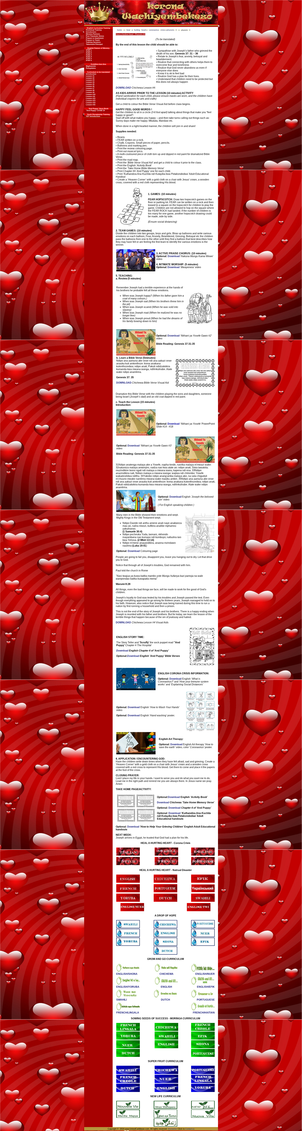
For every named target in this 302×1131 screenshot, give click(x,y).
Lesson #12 (90, 98)
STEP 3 (89, 54)
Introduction (91, 32)
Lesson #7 (90, 88)
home (119, 30)
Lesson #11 (90, 96)
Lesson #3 (90, 80)
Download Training (94, 30)
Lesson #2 (90, 78)
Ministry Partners (93, 34)
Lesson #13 (90, 100)
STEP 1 (89, 50)
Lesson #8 (90, 90)
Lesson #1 (90, 76)
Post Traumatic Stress (95, 36)
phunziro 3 (172, 30)
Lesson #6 (90, 86)
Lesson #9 (90, 92)
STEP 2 (89, 52)
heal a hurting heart (136, 30)
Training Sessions (93, 42)
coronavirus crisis (157, 30)
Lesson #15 (90, 105)
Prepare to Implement (95, 38)
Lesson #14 (90, 103)
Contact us (189, 1129)
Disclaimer (172, 1129)
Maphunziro (91, 66)
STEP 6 (89, 60)
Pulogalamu (91, 68)
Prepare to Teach (93, 40)
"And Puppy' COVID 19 (95, 110)
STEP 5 (89, 58)
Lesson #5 (90, 84)
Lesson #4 (90, 82)
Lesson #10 (90, 94)
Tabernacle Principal (94, 44)
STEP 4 (89, 56)
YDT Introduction (93, 116)
